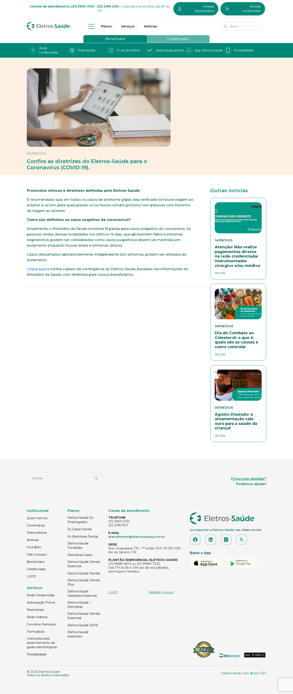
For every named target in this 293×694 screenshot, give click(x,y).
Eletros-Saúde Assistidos (78, 634)
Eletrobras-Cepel (80, 555)
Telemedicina (37, 533)
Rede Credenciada (40, 595)
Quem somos (37, 518)
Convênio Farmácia (41, 624)
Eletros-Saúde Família (84, 573)
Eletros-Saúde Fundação (78, 545)
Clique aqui (36, 269)
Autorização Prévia (41, 602)
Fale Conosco (37, 554)
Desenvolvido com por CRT (243, 673)
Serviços (128, 26)
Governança (36, 525)
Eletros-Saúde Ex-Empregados (81, 520)
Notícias (150, 26)
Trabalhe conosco (161, 592)
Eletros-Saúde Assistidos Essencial (82, 593)
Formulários (35, 632)
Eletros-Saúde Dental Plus (84, 582)
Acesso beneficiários (204, 8)
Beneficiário (115, 39)
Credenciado (178, 39)
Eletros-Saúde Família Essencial (84, 616)
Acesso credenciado (251, 8)
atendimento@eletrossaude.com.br (136, 537)
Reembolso (35, 610)
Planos (106, 26)
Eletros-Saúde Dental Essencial (84, 564)
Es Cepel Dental (80, 529)
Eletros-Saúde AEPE (83, 625)
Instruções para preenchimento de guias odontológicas (42, 643)
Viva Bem (34, 547)
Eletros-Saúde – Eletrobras (79, 605)
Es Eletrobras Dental (83, 536)
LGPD (31, 576)
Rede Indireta (37, 617)
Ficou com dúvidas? (248, 479)
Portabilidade (37, 654)
